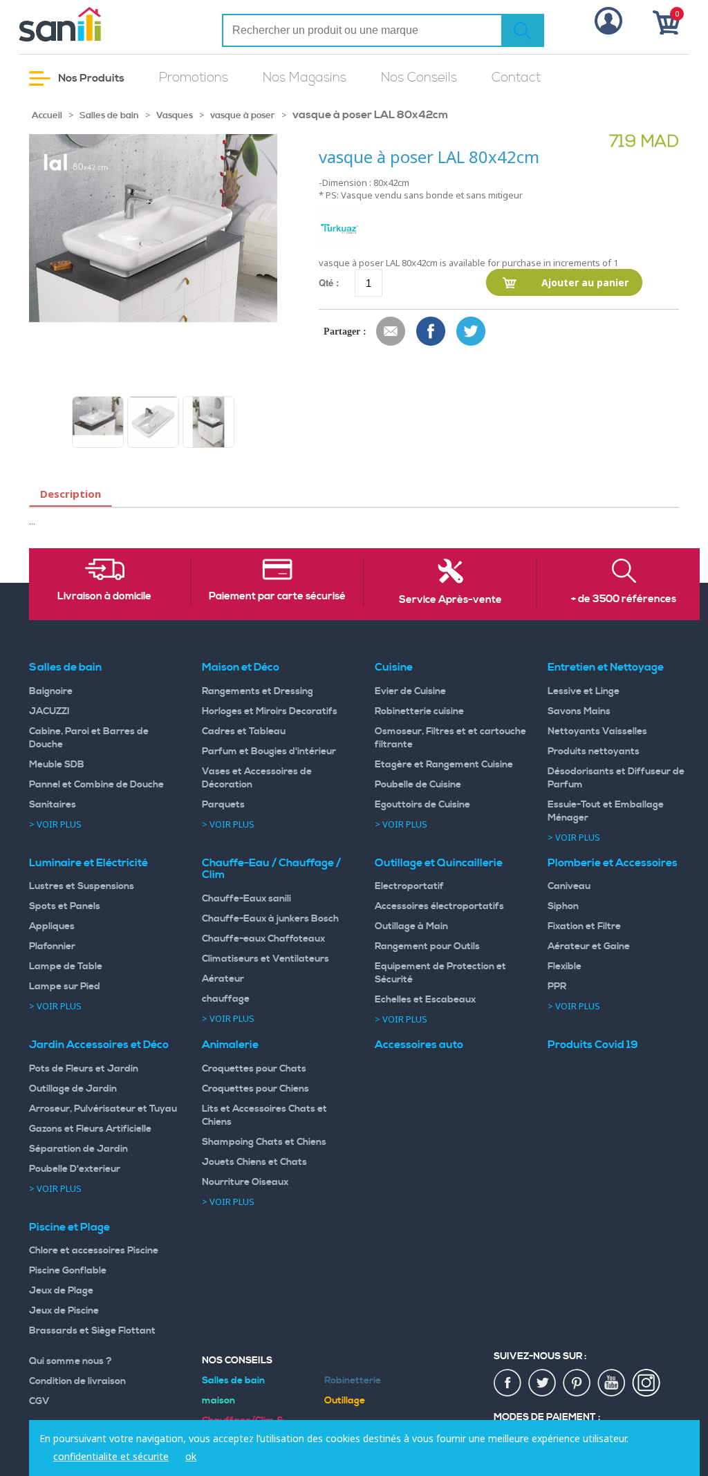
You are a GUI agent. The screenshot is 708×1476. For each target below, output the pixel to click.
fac (508, 1383)
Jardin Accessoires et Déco (99, 1045)
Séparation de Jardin (78, 1149)
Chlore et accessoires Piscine (93, 1250)
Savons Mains (579, 711)
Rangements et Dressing (257, 691)
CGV (39, 1401)
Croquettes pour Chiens (255, 1089)
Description (70, 494)
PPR (557, 986)
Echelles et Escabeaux (425, 999)
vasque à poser (242, 115)
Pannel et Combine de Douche (96, 784)
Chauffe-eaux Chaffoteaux (263, 939)
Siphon (563, 906)
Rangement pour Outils (427, 946)
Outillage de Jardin (73, 1089)
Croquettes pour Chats (254, 1069)
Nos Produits (90, 78)
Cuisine (394, 667)
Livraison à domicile (104, 596)
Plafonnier (52, 946)
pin (577, 1383)
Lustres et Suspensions (81, 886)
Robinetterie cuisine (419, 711)
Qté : (329, 282)
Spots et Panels (64, 906)
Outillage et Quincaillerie (439, 863)
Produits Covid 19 (593, 1045)
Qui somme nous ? (70, 1361)
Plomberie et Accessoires (613, 863)
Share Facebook (431, 332)
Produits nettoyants (594, 751)
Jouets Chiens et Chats (254, 1162)
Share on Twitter (471, 332)
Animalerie (230, 1045)
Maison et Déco (240, 667)
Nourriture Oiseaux (245, 1182)
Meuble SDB (56, 764)
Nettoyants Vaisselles (597, 731)
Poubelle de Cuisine (418, 784)
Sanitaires (52, 804)
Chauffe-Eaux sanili (246, 899)
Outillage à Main (411, 926)
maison (218, 1400)
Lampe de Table (65, 966)
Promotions (193, 78)
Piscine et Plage (69, 1227)
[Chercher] (522, 30)
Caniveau (569, 886)
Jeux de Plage (61, 1291)
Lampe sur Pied (64, 986)
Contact (516, 78)
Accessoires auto (419, 1045)
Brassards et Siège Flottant (92, 1331)
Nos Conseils (419, 78)
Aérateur (223, 979)
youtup (611, 1383)
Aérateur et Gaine (589, 946)
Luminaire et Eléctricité (88, 863)
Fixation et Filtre (584, 926)
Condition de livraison (77, 1381)
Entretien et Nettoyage (606, 667)
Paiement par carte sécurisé (277, 596)
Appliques (52, 926)
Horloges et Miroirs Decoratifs (269, 711)
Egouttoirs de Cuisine (422, 804)
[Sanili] (95, 24)
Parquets (223, 804)
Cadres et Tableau (244, 731)
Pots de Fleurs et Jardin (83, 1069)
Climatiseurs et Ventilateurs (265, 959)
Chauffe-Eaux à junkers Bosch (270, 919)
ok (190, 1456)
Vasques (174, 115)
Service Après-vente (450, 600)
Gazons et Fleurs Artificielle (90, 1129)
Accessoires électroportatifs (439, 906)
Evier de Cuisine (410, 691)
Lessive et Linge (584, 691)
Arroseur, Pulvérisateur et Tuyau (103, 1109)
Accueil (47, 115)
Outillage (344, 1400)
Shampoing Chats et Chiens (264, 1142)
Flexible (564, 966)
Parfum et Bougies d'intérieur (269, 751)
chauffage (226, 999)
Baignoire (51, 691)
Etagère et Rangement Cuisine (444, 764)
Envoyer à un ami (391, 332)
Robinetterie (352, 1380)
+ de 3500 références (623, 599)
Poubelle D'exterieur (74, 1169)
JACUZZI (49, 711)
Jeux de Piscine (64, 1311)
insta (646, 1383)
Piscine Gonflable (67, 1270)
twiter (542, 1383)
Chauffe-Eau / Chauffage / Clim (271, 869)
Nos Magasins (304, 78)
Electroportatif (409, 886)
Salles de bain (109, 115)
